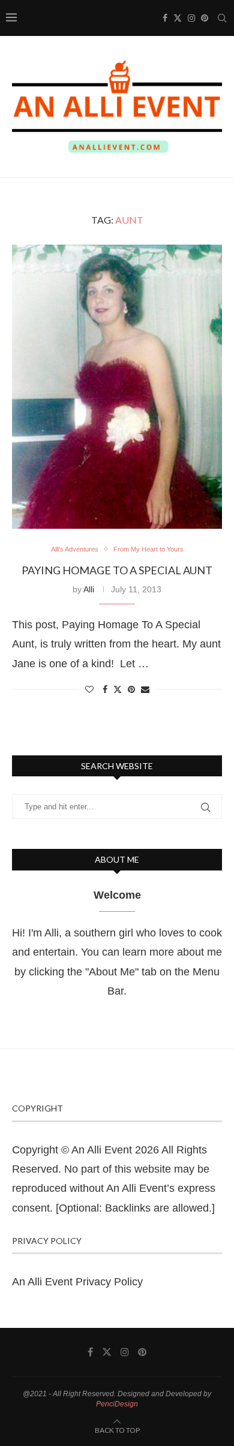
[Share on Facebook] (105, 689)
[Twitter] (177, 18)
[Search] (222, 18)
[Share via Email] (145, 689)
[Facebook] (165, 18)
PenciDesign (117, 1404)
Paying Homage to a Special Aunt (117, 570)
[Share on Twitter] (117, 689)
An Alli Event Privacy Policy (77, 1282)
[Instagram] (191, 18)
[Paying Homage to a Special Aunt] (117, 387)
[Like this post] (89, 689)
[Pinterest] (204, 18)
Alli (88, 589)
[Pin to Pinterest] (131, 689)
